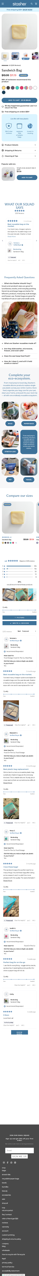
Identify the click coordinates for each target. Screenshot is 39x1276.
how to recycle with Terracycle (13, 1254)
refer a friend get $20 (10, 1219)
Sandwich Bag (18, 252)
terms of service (8, 1267)
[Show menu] (3, 3)
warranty (5, 1227)
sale (3, 1199)
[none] (3, 543)
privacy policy (7, 1263)
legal (4, 1259)
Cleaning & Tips (11, 156)
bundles (5, 1187)
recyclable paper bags (10, 1179)
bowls (4, 1183)
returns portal (7, 1210)
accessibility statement (11, 1271)
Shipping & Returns (13, 151)
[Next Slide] (35, 594)
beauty (4, 1191)
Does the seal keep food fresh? (17, 356)
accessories (6, 1195)
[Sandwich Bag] (18, 517)
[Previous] (2, 240)
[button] (19, 65)
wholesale (6, 1250)
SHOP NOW (29, 10)
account (5, 1231)
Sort (19, 631)
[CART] (36, 3)
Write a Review (24, 623)
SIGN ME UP (19, 1156)
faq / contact (7, 1215)
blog (3, 1246)
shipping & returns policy (11, 1239)
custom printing (8, 1235)
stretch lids (6, 1175)
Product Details (11, 145)
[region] (19, 594)
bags (4, 1170)
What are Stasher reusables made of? (20, 343)
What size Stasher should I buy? (18, 283)
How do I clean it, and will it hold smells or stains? (18, 362)
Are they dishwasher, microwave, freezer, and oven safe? (18, 350)
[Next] (36, 240)
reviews (5, 1223)
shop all (5, 1203)
